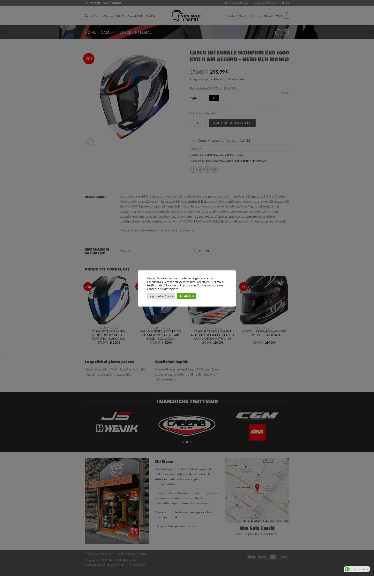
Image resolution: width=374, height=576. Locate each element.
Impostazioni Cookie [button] (161, 296)
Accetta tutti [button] (187, 296)
